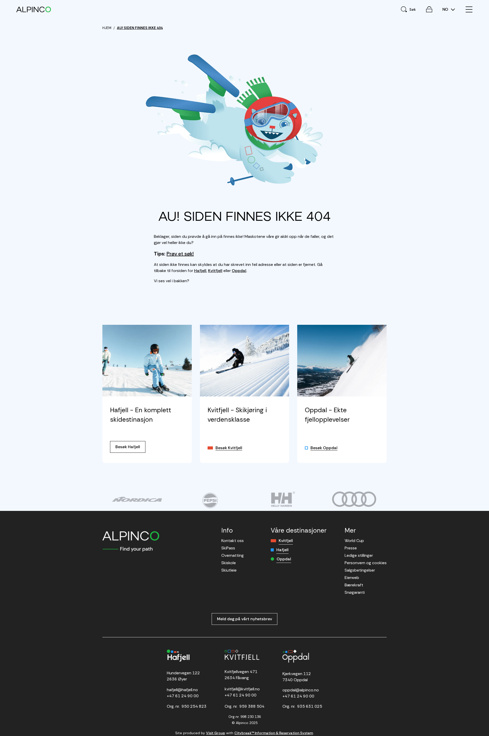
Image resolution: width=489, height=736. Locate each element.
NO (445, 9)
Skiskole (228, 562)
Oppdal (239, 270)
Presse (351, 548)
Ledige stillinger (359, 555)
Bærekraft (354, 585)
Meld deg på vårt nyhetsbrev (244, 619)
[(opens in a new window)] (136, 499)
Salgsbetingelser (360, 570)
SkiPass (228, 548)
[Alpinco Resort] (33, 9)
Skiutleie (229, 570)
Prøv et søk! (180, 253)
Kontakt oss (232, 540)
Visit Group (215, 733)
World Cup (354, 540)
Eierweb (352, 577)
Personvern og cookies (366, 562)
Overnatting (232, 555)
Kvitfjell (215, 270)
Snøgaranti (355, 592)
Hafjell (200, 270)
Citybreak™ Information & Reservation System (273, 733)
